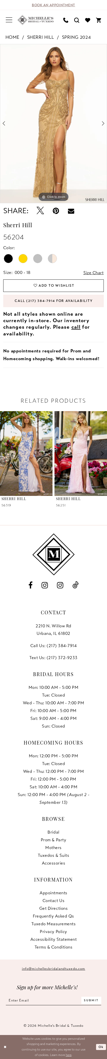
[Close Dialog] (5, 1047)
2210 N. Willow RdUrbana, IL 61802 (53, 629)
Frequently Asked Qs (53, 916)
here (68, 1055)
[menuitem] (9, 20)
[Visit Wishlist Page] (87, 20)
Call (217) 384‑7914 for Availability (54, 301)
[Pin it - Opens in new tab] (56, 210)
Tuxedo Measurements (53, 924)
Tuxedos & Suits (53, 855)
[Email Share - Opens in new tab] (71, 211)
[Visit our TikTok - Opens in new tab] (75, 585)
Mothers (53, 847)
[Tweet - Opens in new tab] (40, 211)
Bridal (53, 832)
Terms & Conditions (53, 947)
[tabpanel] (53, 123)
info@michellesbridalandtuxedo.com (53, 969)
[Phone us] (65, 20)
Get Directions (53, 908)
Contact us (53, 900)
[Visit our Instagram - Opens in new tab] (45, 585)
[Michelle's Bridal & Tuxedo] (35, 20)
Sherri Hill (40, 37)
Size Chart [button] (93, 272)
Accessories (53, 863)
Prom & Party (53, 840)
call (76, 327)
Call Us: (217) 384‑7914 (53, 645)
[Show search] (76, 20)
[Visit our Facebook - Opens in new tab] (30, 585)
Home (12, 37)
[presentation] (26, 453)
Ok (101, 1047)
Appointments (53, 893)
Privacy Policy (53, 931)
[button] (9, 20)
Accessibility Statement (53, 939)
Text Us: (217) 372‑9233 (53, 657)
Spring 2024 (76, 37)
